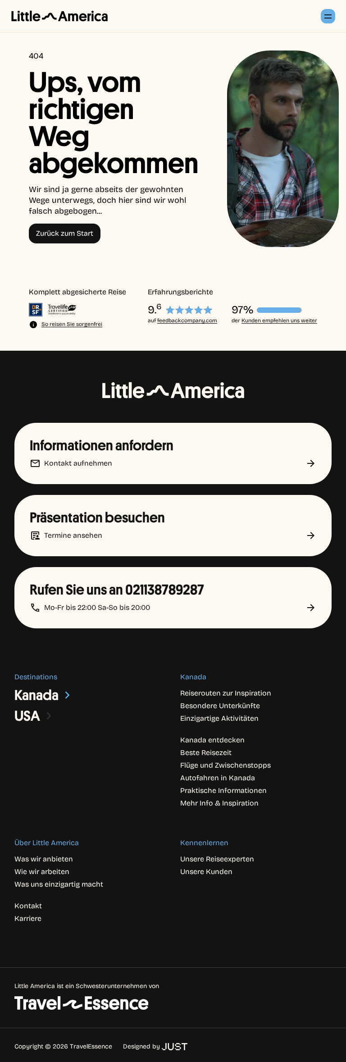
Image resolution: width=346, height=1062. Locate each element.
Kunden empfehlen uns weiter (279, 320)
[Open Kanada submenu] (67, 695)
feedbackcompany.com (187, 320)
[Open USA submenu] (49, 716)
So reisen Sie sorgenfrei (71, 324)
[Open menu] (328, 16)
